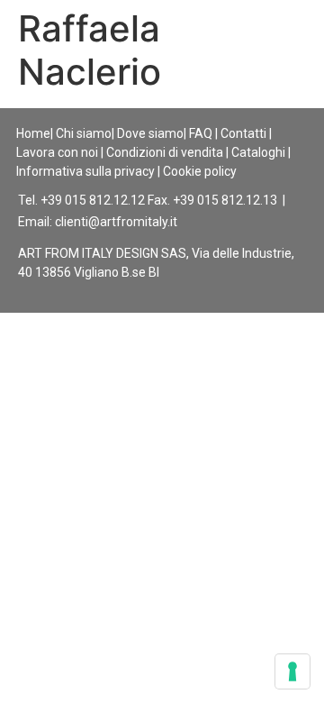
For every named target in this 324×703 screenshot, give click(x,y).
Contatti (243, 133)
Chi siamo (84, 133)
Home (33, 133)
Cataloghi (258, 152)
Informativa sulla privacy (85, 171)
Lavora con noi (57, 152)
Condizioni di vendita (164, 152)
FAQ (200, 133)
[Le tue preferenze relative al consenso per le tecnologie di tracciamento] (292, 671)
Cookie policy (200, 171)
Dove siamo (150, 133)
